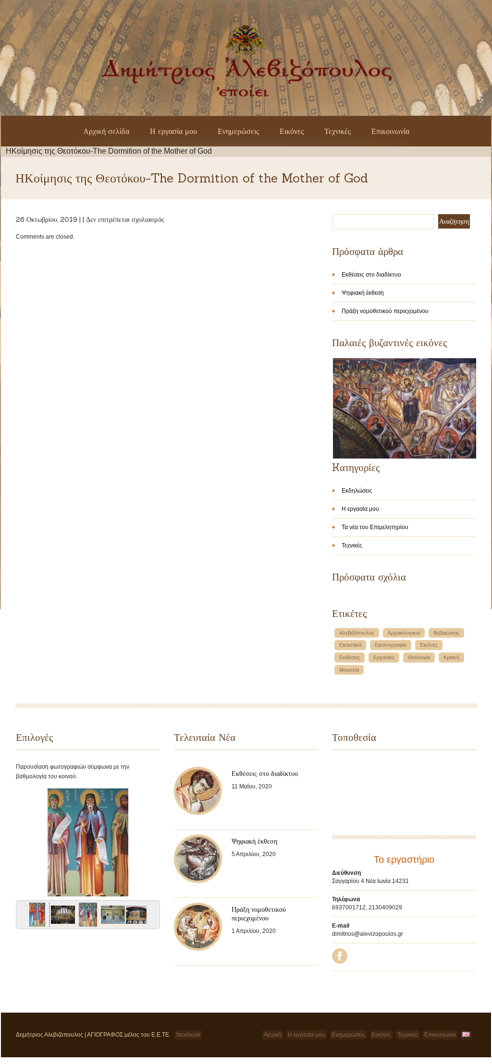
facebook (188, 1034)
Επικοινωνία (390, 131)
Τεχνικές (337, 131)
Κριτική (451, 657)
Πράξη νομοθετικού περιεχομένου (385, 311)
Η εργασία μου (173, 131)
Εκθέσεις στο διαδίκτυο (371, 274)
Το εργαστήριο (404, 859)
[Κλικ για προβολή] (36, 917)
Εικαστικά (350, 645)
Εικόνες (292, 131)
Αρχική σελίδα (106, 131)
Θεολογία (419, 657)
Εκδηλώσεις (357, 490)
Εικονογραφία (390, 645)
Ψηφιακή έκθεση (363, 293)
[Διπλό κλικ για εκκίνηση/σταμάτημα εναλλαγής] (88, 917)
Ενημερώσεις (238, 131)
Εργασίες (383, 657)
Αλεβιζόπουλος (356, 633)
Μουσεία (349, 670)
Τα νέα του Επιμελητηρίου (375, 527)
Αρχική (273, 1034)
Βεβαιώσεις (446, 633)
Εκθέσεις (349, 657)
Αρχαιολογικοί (404, 633)
